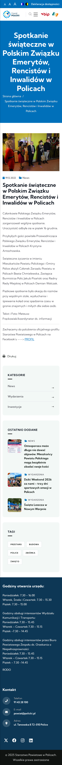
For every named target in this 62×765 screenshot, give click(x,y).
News (26, 177)
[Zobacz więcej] (15, 446)
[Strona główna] (11, 14)
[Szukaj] (30, 14)
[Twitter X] (6, 740)
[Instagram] (22, 740)
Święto (15, 561)
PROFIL (29, 339)
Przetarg (16, 544)
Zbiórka (30, 553)
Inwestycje (15, 406)
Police (14, 553)
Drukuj (11, 356)
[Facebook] (14, 740)
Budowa (34, 544)
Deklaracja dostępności (45, 4)
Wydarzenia (15, 396)
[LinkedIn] (30, 740)
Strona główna (12, 96)
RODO (7, 669)
